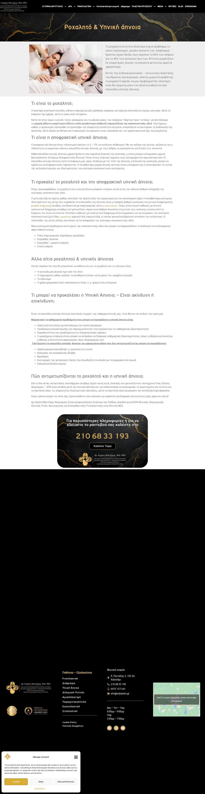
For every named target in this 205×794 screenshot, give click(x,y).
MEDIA (160, 6)
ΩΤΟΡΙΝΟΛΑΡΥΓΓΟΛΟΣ (52, 6)
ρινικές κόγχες (110, 206)
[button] (75, 757)
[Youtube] (123, 728)
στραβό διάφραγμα (41, 206)
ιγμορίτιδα (65, 217)
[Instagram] (116, 728)
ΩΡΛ (70, 6)
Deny (41, 782)
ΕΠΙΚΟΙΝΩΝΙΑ (190, 6)
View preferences (65, 782)
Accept (16, 782)
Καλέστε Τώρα (103, 446)
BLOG (180, 6)
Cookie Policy (39, 788)
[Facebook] (109, 728)
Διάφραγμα (125, 6)
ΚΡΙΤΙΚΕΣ (172, 6)
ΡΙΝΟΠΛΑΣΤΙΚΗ (84, 6)
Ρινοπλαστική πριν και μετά (108, 6)
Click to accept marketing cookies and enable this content (176, 699)
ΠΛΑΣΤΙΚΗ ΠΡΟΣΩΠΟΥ (142, 6)
